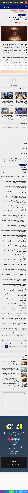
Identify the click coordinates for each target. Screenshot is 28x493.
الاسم (25, 143)
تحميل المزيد (14, 389)
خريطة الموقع (14, 453)
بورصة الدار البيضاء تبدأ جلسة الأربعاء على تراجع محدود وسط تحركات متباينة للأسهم (7, 101)
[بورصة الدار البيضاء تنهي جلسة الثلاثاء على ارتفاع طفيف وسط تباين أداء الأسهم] (21, 111)
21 (10, 346)
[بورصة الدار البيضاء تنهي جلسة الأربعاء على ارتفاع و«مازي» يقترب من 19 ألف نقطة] (21, 95)
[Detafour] (24, 7)
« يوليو (26, 355)
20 (14, 346)
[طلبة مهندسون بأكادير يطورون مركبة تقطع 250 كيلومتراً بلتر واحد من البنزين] (23, 380)
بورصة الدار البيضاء (20, 12)
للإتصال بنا (14, 444)
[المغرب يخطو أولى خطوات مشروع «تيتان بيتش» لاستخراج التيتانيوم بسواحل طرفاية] (23, 363)
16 (2, 343)
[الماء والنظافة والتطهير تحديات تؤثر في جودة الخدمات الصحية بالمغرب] (23, 385)
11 (21, 343)
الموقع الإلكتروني (23, 153)
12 (17, 343)
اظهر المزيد (14, 71)
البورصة (15, 10)
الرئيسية (22, 10)
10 (25, 343)
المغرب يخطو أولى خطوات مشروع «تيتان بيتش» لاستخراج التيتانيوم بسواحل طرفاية (11, 363)
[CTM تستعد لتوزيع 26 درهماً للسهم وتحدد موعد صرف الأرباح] (7, 111)
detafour (21, 23)
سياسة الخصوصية (14, 449)
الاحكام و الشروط (14, 451)
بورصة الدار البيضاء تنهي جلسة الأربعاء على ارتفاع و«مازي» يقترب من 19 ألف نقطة (21, 101)
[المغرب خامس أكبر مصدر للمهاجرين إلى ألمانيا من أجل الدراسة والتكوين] (23, 375)
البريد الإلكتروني (23, 148)
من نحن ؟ (14, 442)
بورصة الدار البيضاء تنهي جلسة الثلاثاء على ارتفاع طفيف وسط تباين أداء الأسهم (21, 117)
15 (6, 343)
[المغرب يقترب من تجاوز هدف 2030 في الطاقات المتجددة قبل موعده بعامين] (23, 369)
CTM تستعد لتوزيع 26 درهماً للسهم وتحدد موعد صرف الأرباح (7, 116)
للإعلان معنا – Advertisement (14, 447)
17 (25, 346)
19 (17, 346)
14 (10, 343)
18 (21, 346)
